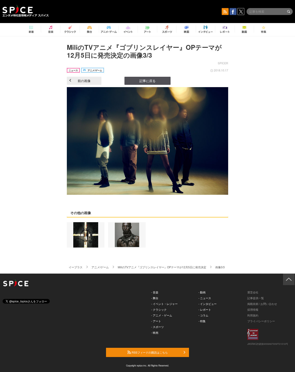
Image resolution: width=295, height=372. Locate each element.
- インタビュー (207, 304)
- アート (156, 321)
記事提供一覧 (255, 298)
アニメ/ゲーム (100, 267)
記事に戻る (147, 80)
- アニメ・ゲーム (161, 315)
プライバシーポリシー (261, 321)
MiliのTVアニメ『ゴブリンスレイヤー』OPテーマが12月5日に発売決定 (162, 267)
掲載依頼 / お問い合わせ (262, 304)
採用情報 (252, 309)
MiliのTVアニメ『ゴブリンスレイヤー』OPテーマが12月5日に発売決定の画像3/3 (144, 51)
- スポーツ (157, 327)
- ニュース (204, 298)
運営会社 (252, 292)
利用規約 (252, 315)
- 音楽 (154, 292)
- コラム (203, 315)
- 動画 (202, 292)
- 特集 (202, 321)
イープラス (76, 267)
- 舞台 (154, 298)
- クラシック (159, 309)
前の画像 (84, 80)
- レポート (204, 309)
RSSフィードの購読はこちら (149, 352)
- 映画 (154, 332)
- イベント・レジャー (164, 304)
